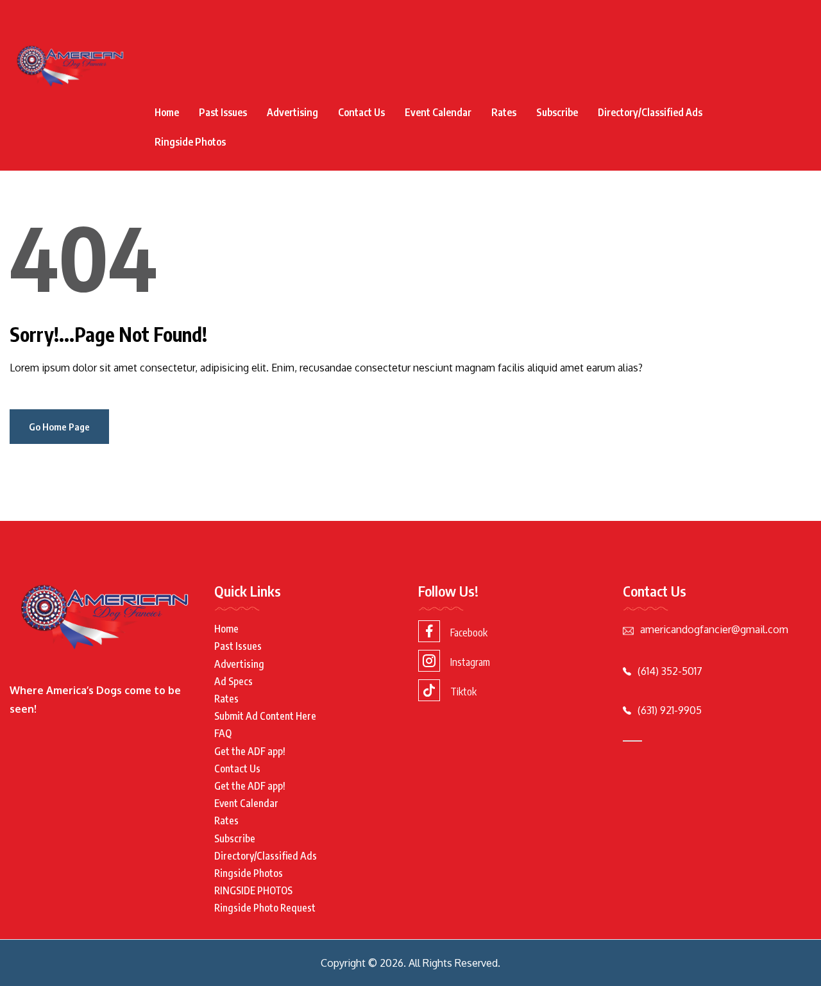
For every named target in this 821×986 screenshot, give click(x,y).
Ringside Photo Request (265, 907)
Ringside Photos (190, 142)
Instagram (470, 662)
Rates (503, 112)
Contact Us (361, 112)
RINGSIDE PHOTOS (253, 890)
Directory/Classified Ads (650, 112)
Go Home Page (59, 426)
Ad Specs (233, 681)
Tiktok (463, 691)
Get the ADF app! (249, 751)
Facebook (468, 632)
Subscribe (557, 112)
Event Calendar (438, 112)
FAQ (223, 733)
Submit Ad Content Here (265, 716)
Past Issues (223, 112)
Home (167, 112)
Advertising (292, 112)
